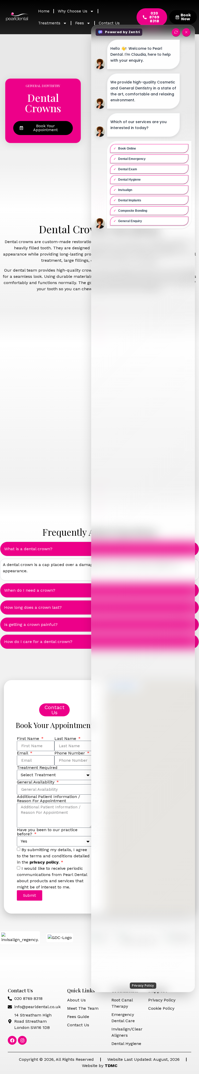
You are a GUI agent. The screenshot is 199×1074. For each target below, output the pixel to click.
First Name (28, 739)
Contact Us (109, 23)
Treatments (49, 23)
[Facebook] (12, 1040)
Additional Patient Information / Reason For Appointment (48, 799)
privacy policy (44, 862)
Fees (79, 23)
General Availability (36, 782)
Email (23, 753)
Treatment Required (37, 768)
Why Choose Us (72, 11)
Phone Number (70, 753)
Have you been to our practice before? (47, 832)
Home (43, 11)
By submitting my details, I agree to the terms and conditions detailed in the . (53, 856)
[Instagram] (22, 1040)
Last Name (65, 739)
